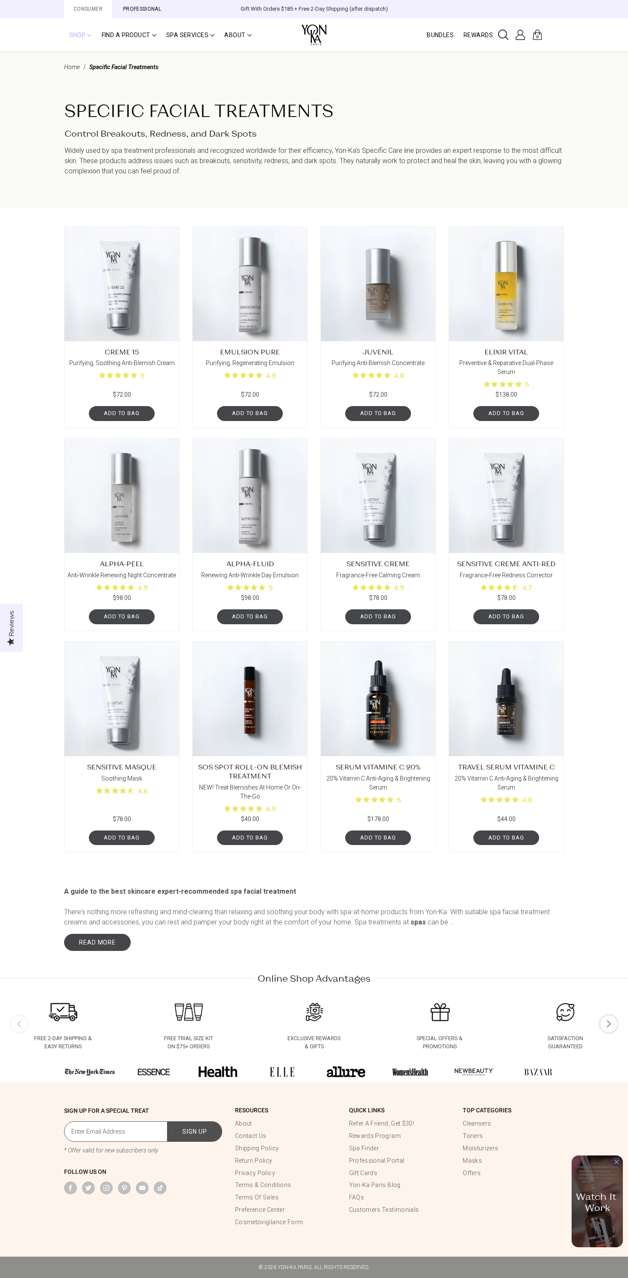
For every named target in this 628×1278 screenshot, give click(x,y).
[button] (80, 35)
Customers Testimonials (384, 1209)
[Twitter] (88, 1187)
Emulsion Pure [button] (250, 352)
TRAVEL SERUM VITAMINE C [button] (506, 767)
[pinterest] (124, 1187)
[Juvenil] (378, 284)
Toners (473, 1135)
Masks (472, 1160)
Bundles (440, 35)
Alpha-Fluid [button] (250, 563)
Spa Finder (364, 1148)
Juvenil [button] (378, 352)
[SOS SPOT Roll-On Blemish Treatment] (250, 699)
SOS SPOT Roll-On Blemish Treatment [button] (250, 771)
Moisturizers (480, 1148)
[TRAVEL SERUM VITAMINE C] (506, 699)
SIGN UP (194, 1131)
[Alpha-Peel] (122, 496)
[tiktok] (160, 1187)
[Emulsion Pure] (250, 284)
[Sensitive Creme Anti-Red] (506, 496)
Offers (472, 1173)
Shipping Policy (257, 1148)
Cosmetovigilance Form (269, 1222)
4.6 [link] (143, 791)
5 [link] (143, 376)
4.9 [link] (271, 376)
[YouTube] (142, 1187)
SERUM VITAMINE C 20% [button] (378, 767)
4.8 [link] (399, 376)
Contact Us (251, 1135)
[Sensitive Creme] (378, 496)
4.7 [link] (527, 588)
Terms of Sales (257, 1197)
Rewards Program (375, 1135)
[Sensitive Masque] (122, 699)
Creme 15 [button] (122, 352)
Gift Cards (363, 1173)
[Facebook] (70, 1187)
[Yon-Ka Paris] (314, 34)
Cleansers (477, 1123)
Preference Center (260, 1209)
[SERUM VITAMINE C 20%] (378, 699)
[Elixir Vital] (506, 284)
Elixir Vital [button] (506, 352)
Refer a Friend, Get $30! (381, 1123)
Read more (97, 942)
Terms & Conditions (263, 1184)
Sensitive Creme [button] (378, 563)
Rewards (478, 35)
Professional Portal (377, 1160)
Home (72, 67)
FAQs (356, 1197)
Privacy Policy (255, 1173)
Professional (142, 9)
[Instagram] (106, 1187)
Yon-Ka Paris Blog (375, 1184)
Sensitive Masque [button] (121, 767)
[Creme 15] (122, 284)
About (243, 1123)
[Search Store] (503, 35)
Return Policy (254, 1160)
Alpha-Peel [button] (122, 563)
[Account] (520, 35)
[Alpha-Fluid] (250, 496)
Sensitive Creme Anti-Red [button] (506, 563)
